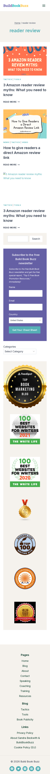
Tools (17, 79)
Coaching (25, 686)
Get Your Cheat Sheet (24, 329)
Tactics (7, 79)
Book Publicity (25, 719)
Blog (25, 665)
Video (25, 142)
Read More (11, 102)
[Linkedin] (38, 768)
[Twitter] (18, 768)
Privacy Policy (25, 732)
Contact (25, 675)
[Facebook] (11, 768)
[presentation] (25, 61)
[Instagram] (25, 768)
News (6, 142)
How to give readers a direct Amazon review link (21, 153)
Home (25, 660)
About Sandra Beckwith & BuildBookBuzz (25, 740)
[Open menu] (44, 5)
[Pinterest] (31, 768)
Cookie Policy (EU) (25, 747)
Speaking (25, 681)
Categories (9, 346)
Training (25, 691)
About (25, 670)
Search (36, 238)
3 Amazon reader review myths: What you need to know (24, 90)
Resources (25, 696)
